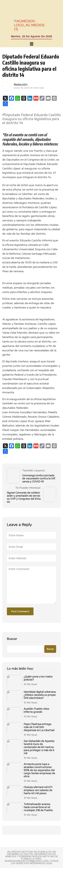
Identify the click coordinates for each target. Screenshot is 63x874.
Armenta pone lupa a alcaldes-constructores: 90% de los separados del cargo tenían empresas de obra (39, 770)
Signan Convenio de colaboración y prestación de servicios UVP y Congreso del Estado (24, 497)
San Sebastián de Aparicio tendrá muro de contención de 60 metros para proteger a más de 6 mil (39, 747)
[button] (31, 44)
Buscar (12, 638)
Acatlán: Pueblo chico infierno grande (36, 710)
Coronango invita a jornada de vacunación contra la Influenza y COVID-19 (38, 478)
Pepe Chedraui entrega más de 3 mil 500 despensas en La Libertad (39, 727)
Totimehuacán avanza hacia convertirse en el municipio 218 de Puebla (38, 807)
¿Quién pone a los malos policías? (38, 678)
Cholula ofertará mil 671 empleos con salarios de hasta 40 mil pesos (38, 790)
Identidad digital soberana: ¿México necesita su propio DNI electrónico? (40, 694)
